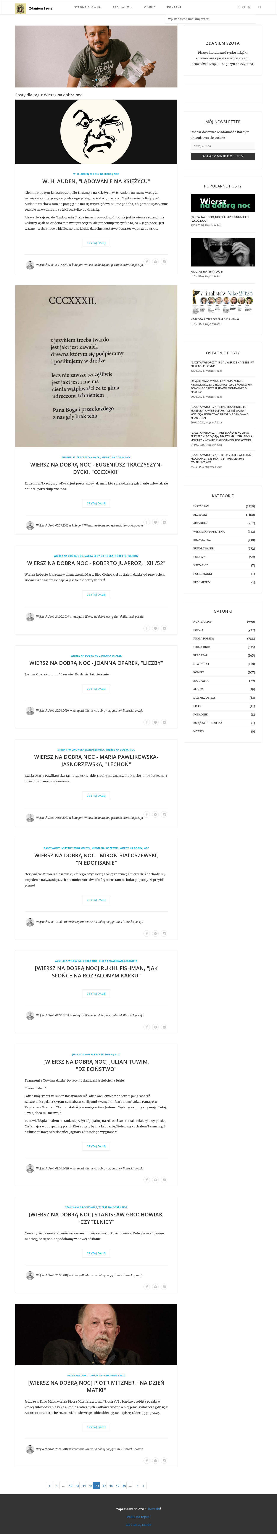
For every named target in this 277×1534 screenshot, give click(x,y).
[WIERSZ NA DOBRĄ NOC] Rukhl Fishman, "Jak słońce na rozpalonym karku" (96, 971)
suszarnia (200, 565)
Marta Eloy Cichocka (99, 556)
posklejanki (202, 573)
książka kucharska (207, 723)
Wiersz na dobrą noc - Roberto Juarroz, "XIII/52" (96, 563)
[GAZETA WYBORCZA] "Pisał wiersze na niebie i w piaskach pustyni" (222, 364)
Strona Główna (87, 7)
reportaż (200, 655)
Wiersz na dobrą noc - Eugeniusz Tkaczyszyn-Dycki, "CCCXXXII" (96, 468)
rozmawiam (202, 540)
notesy (198, 731)
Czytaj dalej (96, 243)
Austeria (61, 961)
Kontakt (174, 7)
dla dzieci (201, 663)
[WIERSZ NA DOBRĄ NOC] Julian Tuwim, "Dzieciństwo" (96, 1065)
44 (84, 1486)
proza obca (201, 647)
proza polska (203, 638)
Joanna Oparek (111, 656)
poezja (138, 265)
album (198, 689)
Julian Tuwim (81, 1054)
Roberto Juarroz (127, 556)
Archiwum (121, 7)
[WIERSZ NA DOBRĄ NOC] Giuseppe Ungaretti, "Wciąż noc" (220, 219)
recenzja (200, 514)
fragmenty (201, 582)
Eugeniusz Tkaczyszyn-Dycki (81, 457)
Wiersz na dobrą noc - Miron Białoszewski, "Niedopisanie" (96, 859)
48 (111, 1486)
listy (197, 706)
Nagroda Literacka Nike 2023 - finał (215, 319)
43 (77, 1486)
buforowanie (203, 548)
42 (70, 1486)
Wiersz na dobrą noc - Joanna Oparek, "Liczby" (96, 662)
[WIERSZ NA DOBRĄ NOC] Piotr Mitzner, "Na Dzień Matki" (96, 1386)
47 (104, 1486)
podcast (199, 557)
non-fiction (202, 621)
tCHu (91, 1375)
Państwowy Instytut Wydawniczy (67, 848)
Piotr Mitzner (77, 1375)
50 (124, 1486)
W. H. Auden (81, 174)
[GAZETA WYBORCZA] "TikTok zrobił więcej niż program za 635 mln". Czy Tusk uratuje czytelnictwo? (221, 458)
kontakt (154, 1509)
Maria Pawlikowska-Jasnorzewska (81, 750)
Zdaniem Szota (41, 8)
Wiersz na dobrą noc (104, 174)
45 (90, 1486)
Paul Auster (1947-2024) (207, 271)
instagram (201, 506)
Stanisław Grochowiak (81, 1207)
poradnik (200, 714)
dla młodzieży (204, 697)
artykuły (200, 523)
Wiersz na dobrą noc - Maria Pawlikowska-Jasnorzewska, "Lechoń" (96, 760)
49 (117, 1486)
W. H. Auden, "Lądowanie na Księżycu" (96, 181)
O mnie (149, 7)
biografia (200, 680)
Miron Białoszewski (105, 848)
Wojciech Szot (45, 265)
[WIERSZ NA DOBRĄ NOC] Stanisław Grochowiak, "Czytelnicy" (96, 1218)
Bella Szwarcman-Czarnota (118, 961)
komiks (198, 672)
